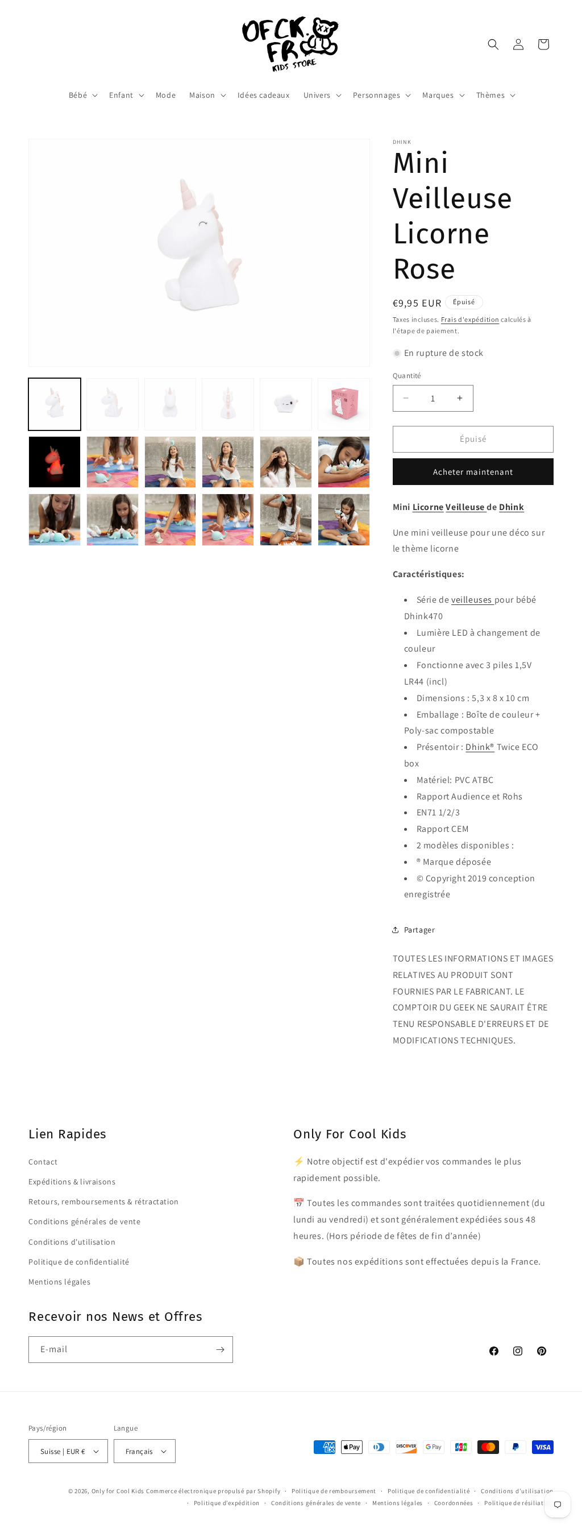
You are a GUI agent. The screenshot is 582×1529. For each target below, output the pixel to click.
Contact (42, 1162)
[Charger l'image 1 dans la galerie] (54, 404)
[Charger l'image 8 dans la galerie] (112, 462)
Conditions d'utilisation (71, 1242)
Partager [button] (419, 930)
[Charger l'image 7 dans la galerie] (54, 462)
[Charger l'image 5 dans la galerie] (286, 404)
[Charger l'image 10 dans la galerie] (228, 462)
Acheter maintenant (473, 471)
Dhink (511, 507)
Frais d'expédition (470, 319)
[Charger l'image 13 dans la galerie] (54, 520)
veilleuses (472, 600)
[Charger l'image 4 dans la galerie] (228, 404)
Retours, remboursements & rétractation (103, 1201)
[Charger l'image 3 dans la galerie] (170, 404)
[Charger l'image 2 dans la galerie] (112, 404)
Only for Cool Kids (118, 1491)
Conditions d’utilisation (517, 1491)
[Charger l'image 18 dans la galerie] (344, 520)
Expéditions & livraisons (71, 1181)
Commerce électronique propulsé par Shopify (213, 1491)
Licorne (428, 507)
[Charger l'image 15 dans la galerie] (170, 520)
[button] (82, 95)
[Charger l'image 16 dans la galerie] (228, 520)
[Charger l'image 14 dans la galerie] (112, 520)
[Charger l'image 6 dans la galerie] (344, 404)
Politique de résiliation (519, 1503)
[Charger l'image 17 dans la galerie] (286, 520)
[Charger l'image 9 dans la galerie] (170, 462)
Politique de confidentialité (79, 1262)
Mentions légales (59, 1282)
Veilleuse (466, 507)
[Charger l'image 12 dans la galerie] (344, 462)
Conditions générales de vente (84, 1221)
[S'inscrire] (219, 1349)
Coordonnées (453, 1503)
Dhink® (479, 747)
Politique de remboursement (334, 1491)
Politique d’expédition (227, 1503)
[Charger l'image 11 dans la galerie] (286, 462)
